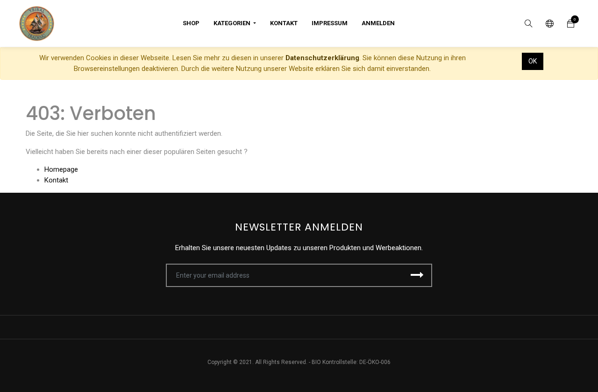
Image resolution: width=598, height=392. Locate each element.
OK (532, 61)
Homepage (61, 169)
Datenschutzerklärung (322, 58)
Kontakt (56, 180)
